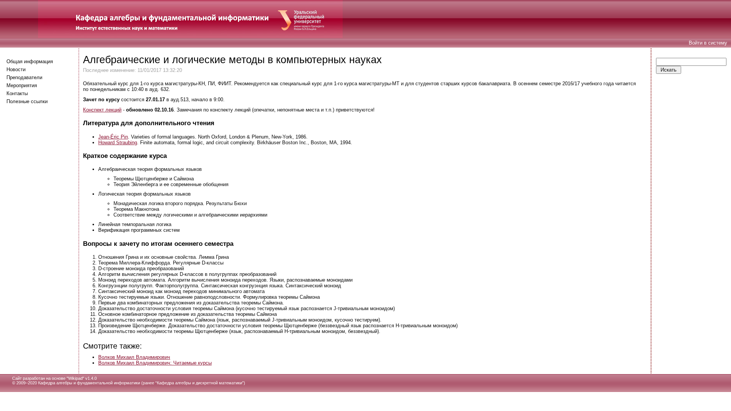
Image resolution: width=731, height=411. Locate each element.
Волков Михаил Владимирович (134, 357)
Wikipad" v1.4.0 (82, 378)
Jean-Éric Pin (113, 137)
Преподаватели (24, 77)
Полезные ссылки (27, 101)
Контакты (17, 93)
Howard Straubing (117, 142)
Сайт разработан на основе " (40, 378)
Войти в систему (708, 43)
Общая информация (29, 61)
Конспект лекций (102, 110)
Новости (16, 69)
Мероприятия (21, 85)
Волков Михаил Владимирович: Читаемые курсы (155, 363)
